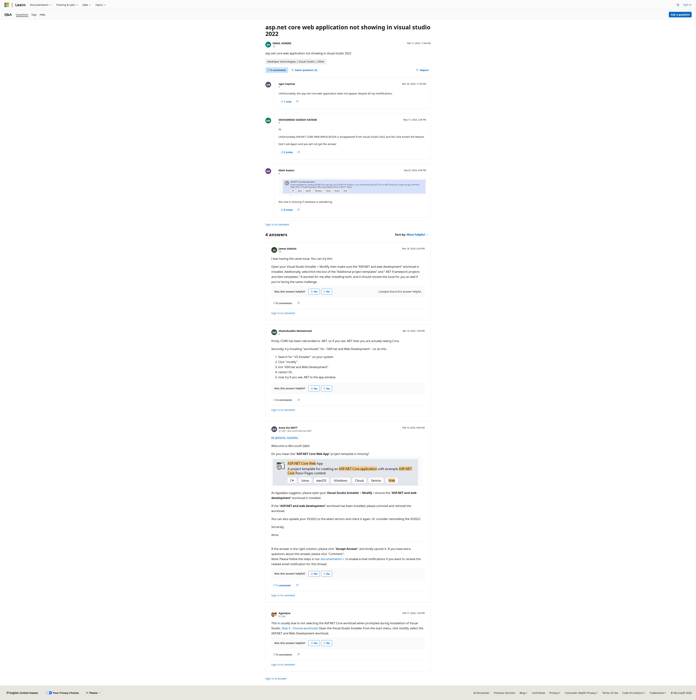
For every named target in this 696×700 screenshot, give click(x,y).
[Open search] (678, 5)
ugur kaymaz (287, 84)
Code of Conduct (632, 693)
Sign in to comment (277, 224)
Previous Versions (504, 693)
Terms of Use (610, 693)
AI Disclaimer (481, 693)
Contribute (538, 693)
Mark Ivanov (286, 170)
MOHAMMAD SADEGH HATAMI (298, 119)
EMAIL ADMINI (282, 43)
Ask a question (680, 14)
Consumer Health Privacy (580, 693)
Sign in (687, 4)
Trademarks (657, 693)
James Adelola (287, 248)
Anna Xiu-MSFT (288, 427)
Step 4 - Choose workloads (300, 628)
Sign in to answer (276, 678)
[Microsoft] (6, 5)
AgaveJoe (284, 613)
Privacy (553, 693)
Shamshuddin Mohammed (295, 331)
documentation (331, 559)
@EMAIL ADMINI (286, 438)
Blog (522, 693)
